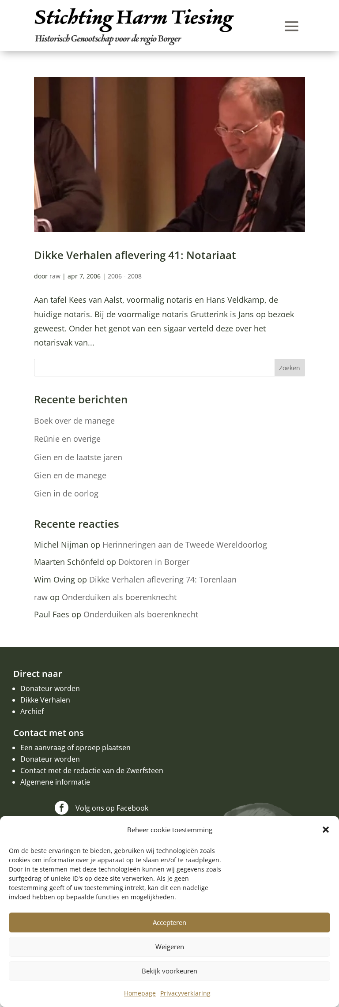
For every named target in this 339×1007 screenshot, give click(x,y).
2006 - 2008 (125, 276)
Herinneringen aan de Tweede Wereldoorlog (184, 544)
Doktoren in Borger (153, 561)
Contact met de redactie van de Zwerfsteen (91, 770)
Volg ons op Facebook (111, 808)
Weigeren (169, 946)
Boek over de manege (74, 420)
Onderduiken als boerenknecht (119, 597)
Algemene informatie (55, 782)
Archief (32, 711)
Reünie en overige (67, 438)
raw (54, 276)
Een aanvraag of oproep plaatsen (75, 747)
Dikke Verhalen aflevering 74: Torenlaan (163, 579)
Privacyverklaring (185, 993)
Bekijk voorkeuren (169, 970)
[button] (325, 829)
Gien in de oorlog (66, 493)
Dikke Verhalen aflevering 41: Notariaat (135, 255)
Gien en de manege (70, 475)
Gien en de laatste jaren (78, 457)
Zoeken (289, 368)
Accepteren (169, 922)
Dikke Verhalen (45, 700)
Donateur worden (50, 688)
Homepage (140, 993)
